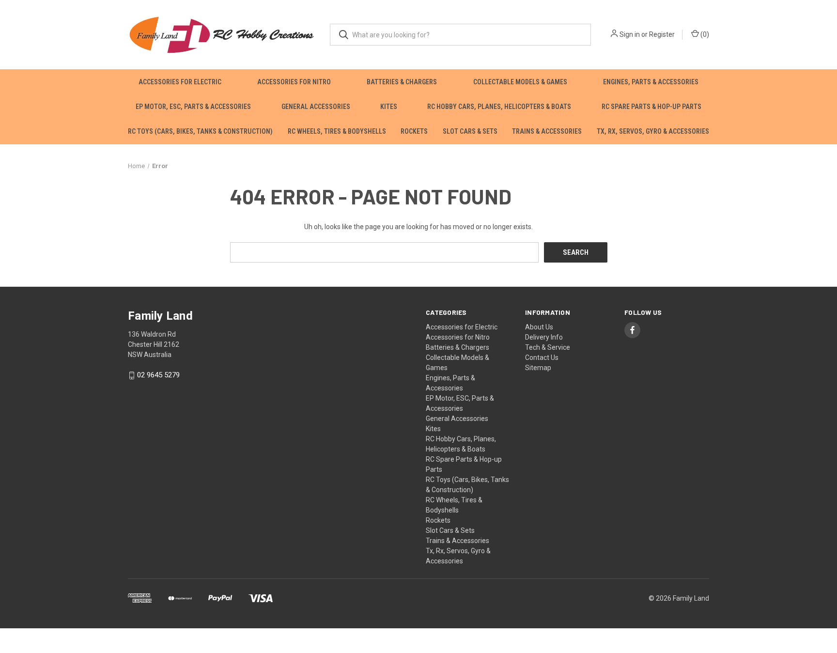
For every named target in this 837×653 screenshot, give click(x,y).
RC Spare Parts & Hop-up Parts (651, 106)
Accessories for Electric (180, 82)
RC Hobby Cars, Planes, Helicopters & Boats (499, 106)
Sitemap (538, 368)
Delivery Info (544, 337)
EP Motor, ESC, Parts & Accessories (193, 106)
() (704, 34)
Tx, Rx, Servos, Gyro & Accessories (653, 131)
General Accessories (315, 106)
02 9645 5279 (158, 375)
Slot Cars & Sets (470, 131)
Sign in (630, 34)
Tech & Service (547, 347)
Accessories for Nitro (294, 82)
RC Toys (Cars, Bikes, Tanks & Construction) (200, 131)
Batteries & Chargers (402, 82)
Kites (388, 106)
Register (662, 34)
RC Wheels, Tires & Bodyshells (337, 131)
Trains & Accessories (547, 131)
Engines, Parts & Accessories (650, 82)
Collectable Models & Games (520, 82)
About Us (539, 327)
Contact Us (541, 357)
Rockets (414, 131)
